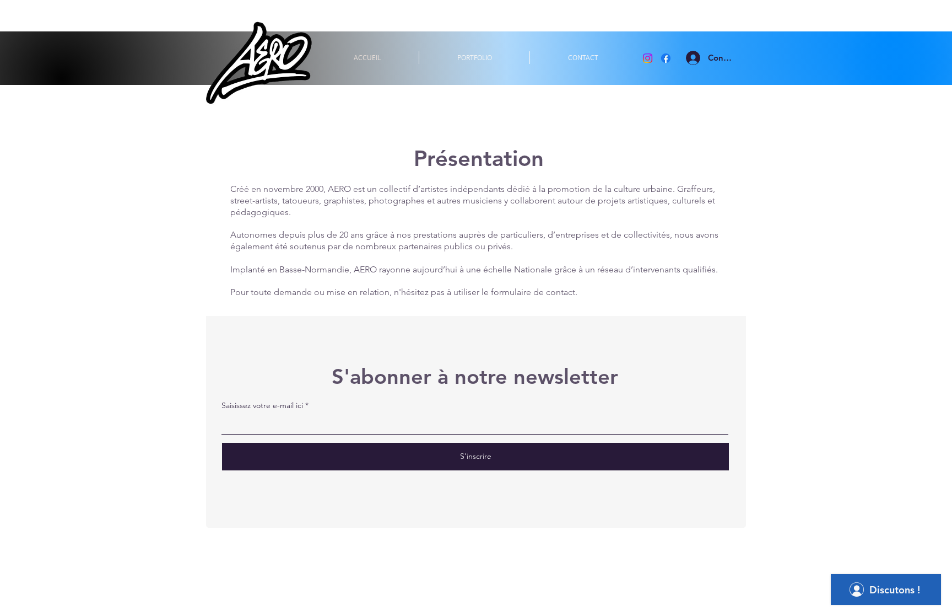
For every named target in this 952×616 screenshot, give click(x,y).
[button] (474, 57)
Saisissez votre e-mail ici (262, 405)
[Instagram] (647, 58)
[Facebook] (665, 58)
